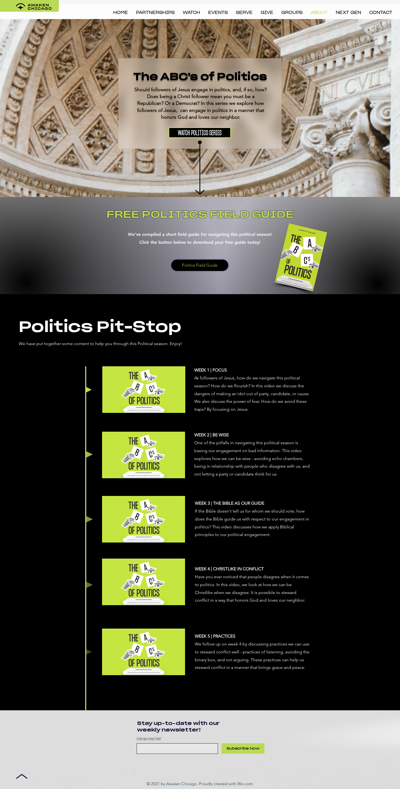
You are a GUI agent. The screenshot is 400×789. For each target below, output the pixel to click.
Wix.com (245, 783)
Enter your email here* (149, 739)
